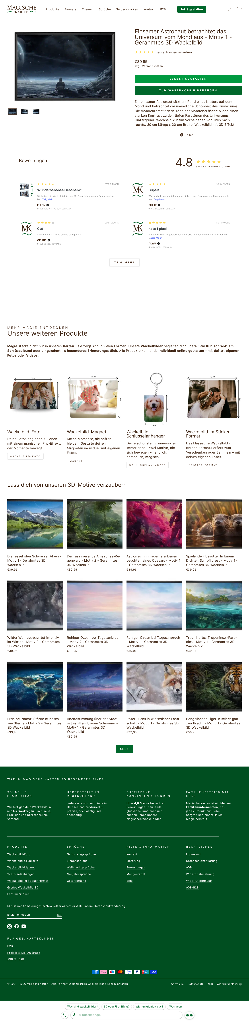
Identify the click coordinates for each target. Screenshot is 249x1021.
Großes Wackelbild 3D (22, 887)
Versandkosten (152, 66)
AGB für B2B (15, 959)
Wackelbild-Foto (25, 456)
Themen (87, 9)
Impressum (193, 854)
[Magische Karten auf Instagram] (9, 926)
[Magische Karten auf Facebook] (16, 926)
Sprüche (105, 9)
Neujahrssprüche (79, 874)
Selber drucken (127, 9)
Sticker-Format (203, 465)
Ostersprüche (76, 880)
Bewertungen (136, 867)
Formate (70, 9)
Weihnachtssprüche (81, 867)
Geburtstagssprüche (81, 854)
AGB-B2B (192, 887)
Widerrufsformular (199, 880)
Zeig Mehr (47, 199)
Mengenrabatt (137, 874)
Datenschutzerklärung (201, 861)
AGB (189, 867)
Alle (124, 748)
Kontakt (149, 9)
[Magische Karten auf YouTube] (24, 926)
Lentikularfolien (18, 894)
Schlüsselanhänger (147, 465)
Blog (130, 880)
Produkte (52, 9)
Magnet (76, 461)
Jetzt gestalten (191, 9)
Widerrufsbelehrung (200, 874)
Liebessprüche (77, 861)
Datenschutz (196, 983)
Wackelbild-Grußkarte (22, 861)
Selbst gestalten (188, 78)
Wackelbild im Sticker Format (27, 880)
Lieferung (133, 861)
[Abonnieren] (59, 914)
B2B (163, 9)
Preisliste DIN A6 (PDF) (23, 952)
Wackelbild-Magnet (21, 867)
